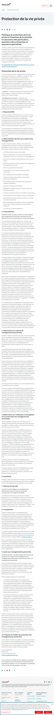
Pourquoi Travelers (18, 694)
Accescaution (30, 701)
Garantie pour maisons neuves (6, 698)
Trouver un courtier (31, 698)
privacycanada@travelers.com (10, 655)
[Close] (51, 704)
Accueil (3, 9)
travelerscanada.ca (27, 537)
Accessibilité (38, 698)
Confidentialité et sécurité (41, 701)
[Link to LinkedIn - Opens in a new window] (49, 682)
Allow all (39, 712)
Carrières (16, 697)
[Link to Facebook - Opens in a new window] (44, 682)
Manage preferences (6, 712)
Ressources (4, 701)
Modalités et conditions (41, 696)
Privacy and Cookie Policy (17, 709)
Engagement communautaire (18, 700)
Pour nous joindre (30, 696)
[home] (6, 4)
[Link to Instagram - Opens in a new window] (51, 682)
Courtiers (44, 5)
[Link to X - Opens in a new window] (47, 682)
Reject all (48, 712)
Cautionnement (5, 694)
